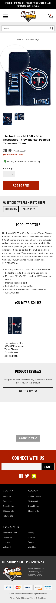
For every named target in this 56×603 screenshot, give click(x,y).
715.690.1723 (29, 209)
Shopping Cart (34, 511)
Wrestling (32, 547)
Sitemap (25, 598)
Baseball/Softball (10, 532)
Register (37, 496)
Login (30, 496)
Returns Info (8, 516)
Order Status (8, 506)
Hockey (31, 532)
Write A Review (28, 391)
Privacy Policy (15, 598)
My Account (33, 501)
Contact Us (11, 209)
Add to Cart (21, 185)
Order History (33, 506)
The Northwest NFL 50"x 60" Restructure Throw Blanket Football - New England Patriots (14, 348)
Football (31, 537)
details (35, 6)
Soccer (31, 542)
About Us (7, 496)
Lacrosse (6, 542)
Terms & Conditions (38, 598)
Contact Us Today (28, 438)
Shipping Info (8, 511)
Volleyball (7, 547)
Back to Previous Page (28, 39)
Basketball (7, 537)
